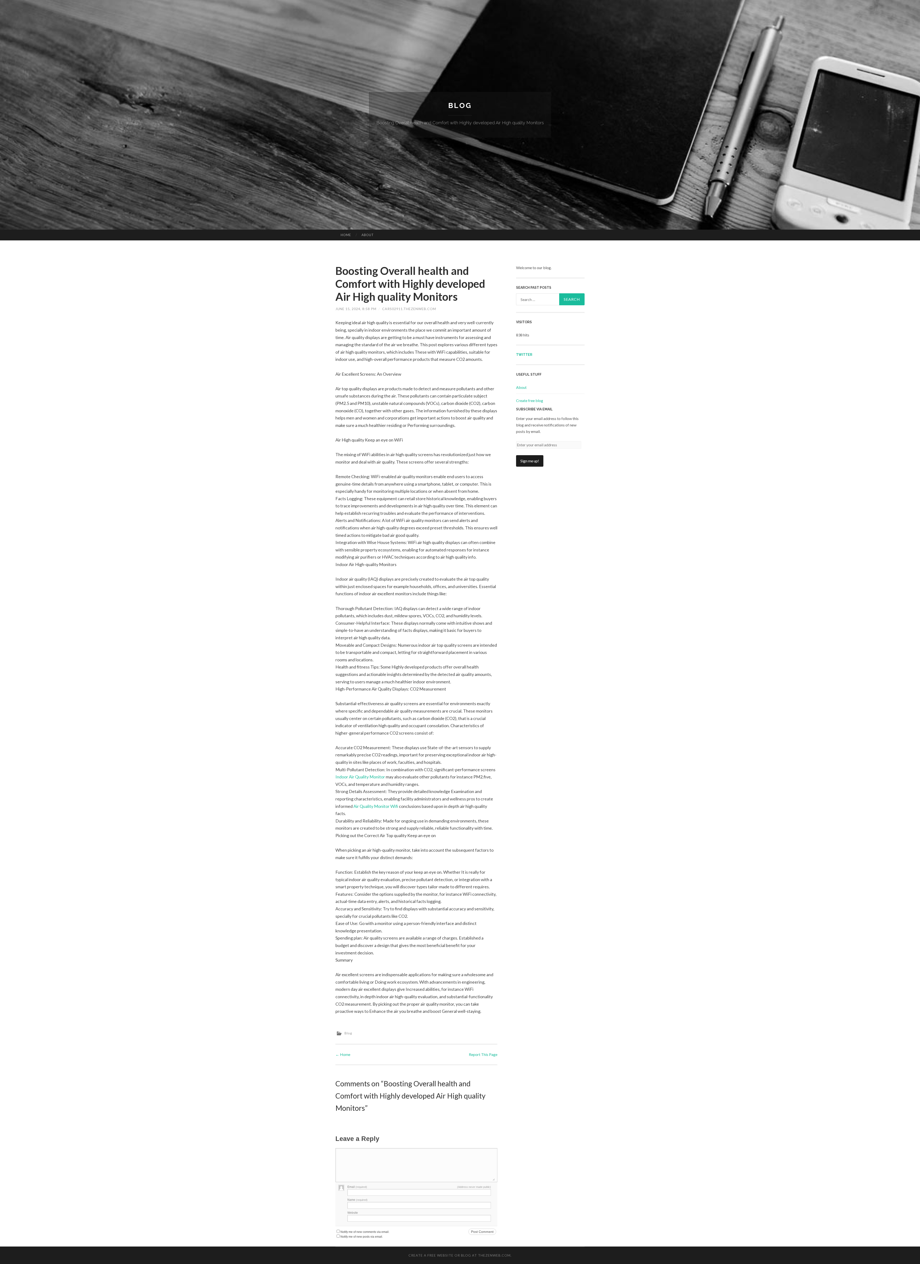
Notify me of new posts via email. (361, 1236)
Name (357, 1200)
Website (352, 1212)
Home (346, 235)
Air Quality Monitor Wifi (375, 806)
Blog (460, 105)
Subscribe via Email (534, 409)
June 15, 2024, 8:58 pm (355, 309)
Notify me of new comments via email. (364, 1232)
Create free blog (529, 400)
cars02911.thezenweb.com (409, 309)
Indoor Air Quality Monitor (360, 776)
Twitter (524, 355)
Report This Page (483, 1054)
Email (357, 1187)
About (368, 235)
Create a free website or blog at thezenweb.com (459, 1255)
